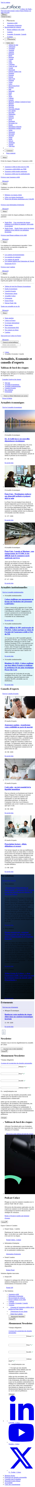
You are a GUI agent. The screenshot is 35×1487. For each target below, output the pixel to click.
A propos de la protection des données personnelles (16, 1063)
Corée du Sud (13, 66)
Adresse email (24, 1088)
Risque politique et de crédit (17, 1299)
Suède (10, 139)
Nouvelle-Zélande (14, 109)
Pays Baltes (12, 110)
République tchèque (15, 128)
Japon (10, 96)
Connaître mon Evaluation (13, 1479)
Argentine (12, 48)
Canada (11, 59)
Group (11, 82)
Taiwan (11, 141)
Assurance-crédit (14, 1294)
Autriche (11, 52)
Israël (10, 93)
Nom (21, 1074)
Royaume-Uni (13, 123)
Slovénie (11, 135)
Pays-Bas (11, 112)
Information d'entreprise (16, 1296)
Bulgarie (11, 57)
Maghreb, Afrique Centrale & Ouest (20, 102)
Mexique (11, 105)
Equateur (11, 73)
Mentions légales (10, 1475)
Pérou (10, 119)
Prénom (22, 1067)
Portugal (11, 118)
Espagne (11, 75)
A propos (11, 1305)
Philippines (12, 114)
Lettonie (11, 98)
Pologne (11, 116)
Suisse (10, 137)
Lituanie (11, 100)
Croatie (11, 68)
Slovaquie (12, 134)
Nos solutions (9, 390)
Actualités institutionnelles (13, 386)
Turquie (11, 144)
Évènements (8, 392)
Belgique (11, 54)
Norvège (11, 107)
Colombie (12, 64)
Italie (10, 94)
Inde (10, 89)
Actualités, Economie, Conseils (18, 1303)
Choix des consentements (12, 1484)
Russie (11, 125)
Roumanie (12, 121)
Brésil (10, 55)
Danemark (12, 70)
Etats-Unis (12, 78)
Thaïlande (12, 142)
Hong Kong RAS (14, 86)
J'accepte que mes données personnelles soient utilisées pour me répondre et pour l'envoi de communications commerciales (16, 1096)
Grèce (10, 84)
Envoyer (4, 1117)
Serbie (10, 130)
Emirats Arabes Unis (15, 71)
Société (21, 1081)
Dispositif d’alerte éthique (12, 1481)
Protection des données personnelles (16, 1477)
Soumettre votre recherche (9, 347)
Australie (11, 50)
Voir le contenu (5, 2)
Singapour (12, 132)
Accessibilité (8, 1483)
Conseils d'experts (10, 388)
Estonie (11, 77)
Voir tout (7, 383)
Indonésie (11, 91)
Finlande (11, 80)
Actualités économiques (12, 384)
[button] (10, 21)
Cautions (11, 1301)
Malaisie (11, 103)
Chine (10, 62)
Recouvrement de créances (17, 1298)
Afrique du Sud (13, 45)
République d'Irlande (15, 126)
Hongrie (11, 87)
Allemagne (12, 46)
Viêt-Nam (12, 146)
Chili (10, 61)
